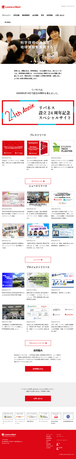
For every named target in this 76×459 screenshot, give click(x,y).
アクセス (63, 6)
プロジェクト (6, 15)
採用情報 (50, 15)
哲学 (42, 15)
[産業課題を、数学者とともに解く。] (62, 280)
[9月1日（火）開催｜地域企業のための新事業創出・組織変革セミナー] (62, 231)
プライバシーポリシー (62, 440)
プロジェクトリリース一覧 (38, 343)
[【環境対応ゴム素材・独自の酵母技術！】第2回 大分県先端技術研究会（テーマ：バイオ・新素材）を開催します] (38, 199)
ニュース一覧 (38, 260)
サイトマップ (70, 6)
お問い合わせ (59, 15)
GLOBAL (8, 22)
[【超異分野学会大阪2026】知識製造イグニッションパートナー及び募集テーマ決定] (13, 231)
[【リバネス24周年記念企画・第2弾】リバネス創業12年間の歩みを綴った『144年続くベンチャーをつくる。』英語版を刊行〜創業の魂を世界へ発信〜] (38, 148)
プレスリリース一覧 (38, 181)
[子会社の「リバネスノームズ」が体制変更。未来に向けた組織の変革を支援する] (13, 148)
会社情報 (35, 15)
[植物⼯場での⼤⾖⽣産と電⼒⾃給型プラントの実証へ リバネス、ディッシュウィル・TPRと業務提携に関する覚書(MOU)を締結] (38, 280)
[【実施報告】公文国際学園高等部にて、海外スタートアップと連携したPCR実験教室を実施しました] (13, 312)
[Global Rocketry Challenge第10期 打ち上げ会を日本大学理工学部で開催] (13, 280)
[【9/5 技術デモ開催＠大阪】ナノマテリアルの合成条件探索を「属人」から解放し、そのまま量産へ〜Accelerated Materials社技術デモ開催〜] (62, 199)
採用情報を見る (38, 369)
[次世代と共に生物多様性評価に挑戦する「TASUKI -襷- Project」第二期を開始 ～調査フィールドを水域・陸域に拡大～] (38, 312)
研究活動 (16, 15)
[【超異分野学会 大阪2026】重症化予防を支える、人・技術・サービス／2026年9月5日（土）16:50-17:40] (38, 231)
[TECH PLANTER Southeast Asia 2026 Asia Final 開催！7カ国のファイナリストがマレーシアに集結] (13, 199)
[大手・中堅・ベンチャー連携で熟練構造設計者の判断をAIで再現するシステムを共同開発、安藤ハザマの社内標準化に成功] (62, 312)
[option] (38, 45)
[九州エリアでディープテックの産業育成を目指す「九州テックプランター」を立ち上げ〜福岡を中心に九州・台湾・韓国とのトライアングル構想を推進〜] (62, 148)
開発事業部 (26, 15)
